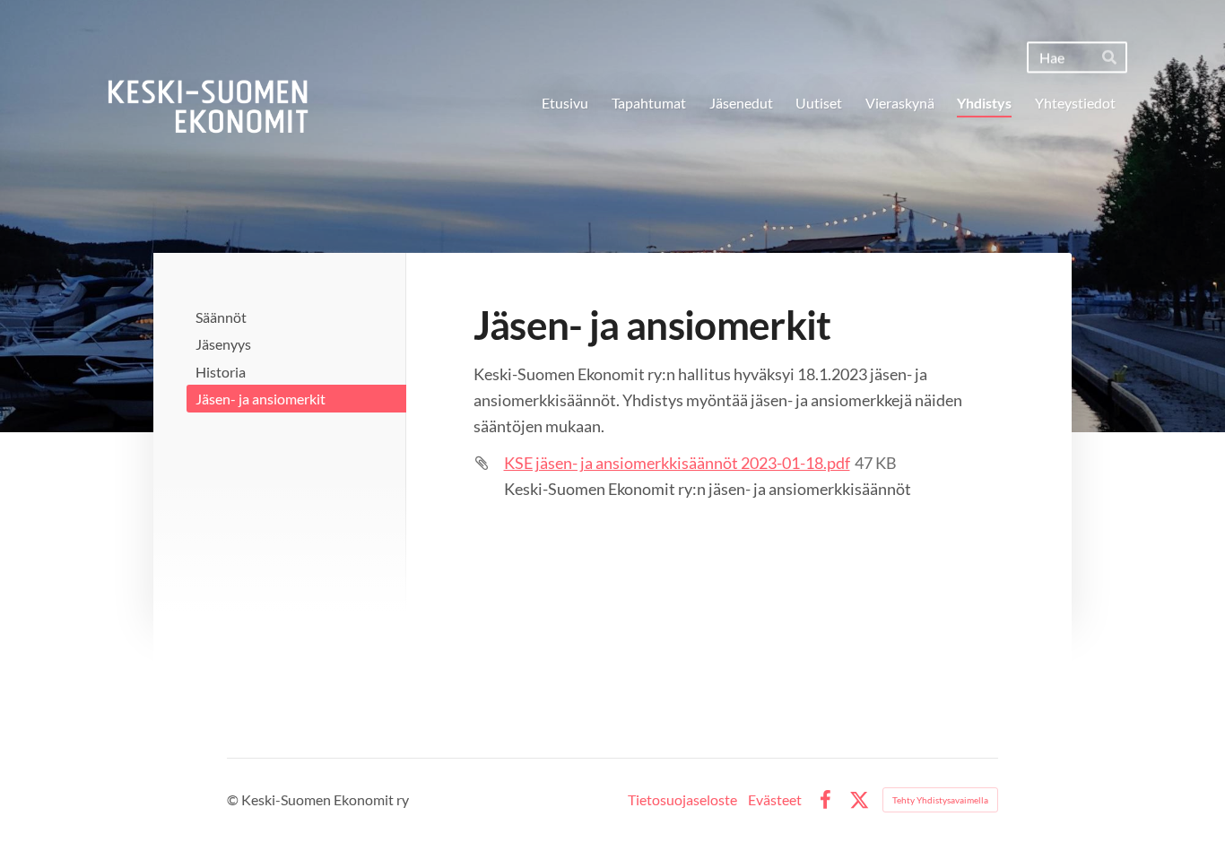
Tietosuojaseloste (682, 800)
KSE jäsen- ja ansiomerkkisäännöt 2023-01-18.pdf (677, 463)
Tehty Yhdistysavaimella (940, 800)
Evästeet (775, 800)
